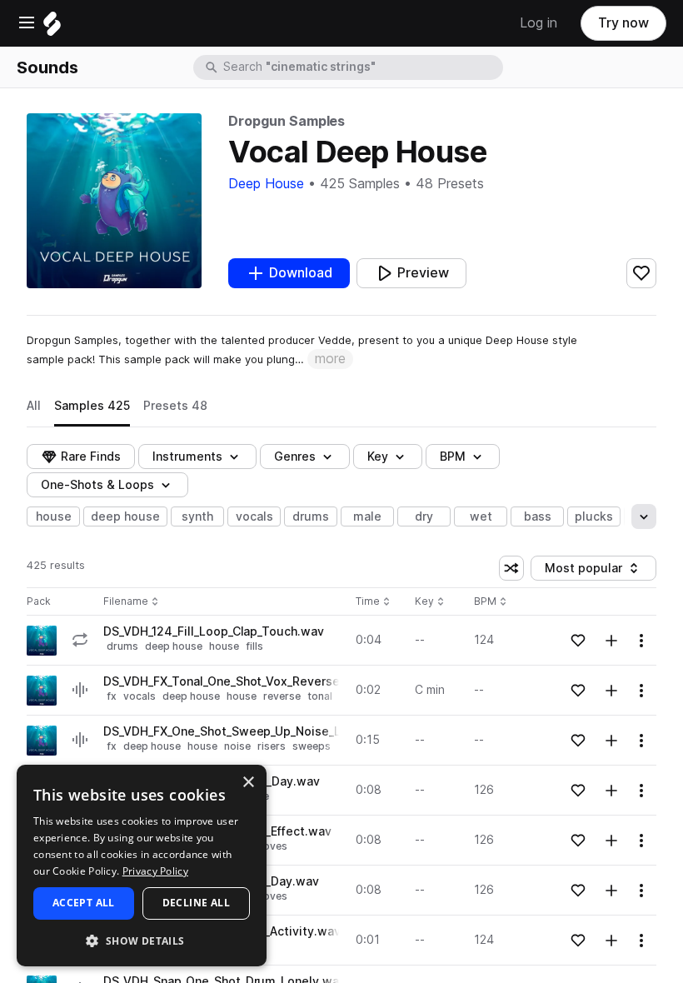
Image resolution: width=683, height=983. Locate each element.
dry (424, 516)
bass (537, 516)
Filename (125, 602)
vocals (254, 516)
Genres (295, 456)
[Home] (52, 28)
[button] (141, 940)
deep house (125, 516)
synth (197, 516)
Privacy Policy (155, 871)
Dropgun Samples (286, 121)
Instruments (187, 456)
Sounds (47, 67)
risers (271, 746)
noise (237, 746)
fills (254, 646)
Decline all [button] (196, 903)
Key (431, 602)
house (54, 516)
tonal (319, 696)
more (330, 359)
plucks (594, 516)
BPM (453, 456)
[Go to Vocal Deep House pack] (42, 641)
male (367, 516)
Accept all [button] (83, 903)
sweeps (311, 746)
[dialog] (142, 865)
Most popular (590, 571)
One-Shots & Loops (97, 485)
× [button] (248, 782)
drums (310, 516)
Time (373, 602)
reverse (282, 696)
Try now (623, 23)
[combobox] (361, 67)
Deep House (266, 184)
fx (112, 696)
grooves (266, 846)
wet (481, 516)
